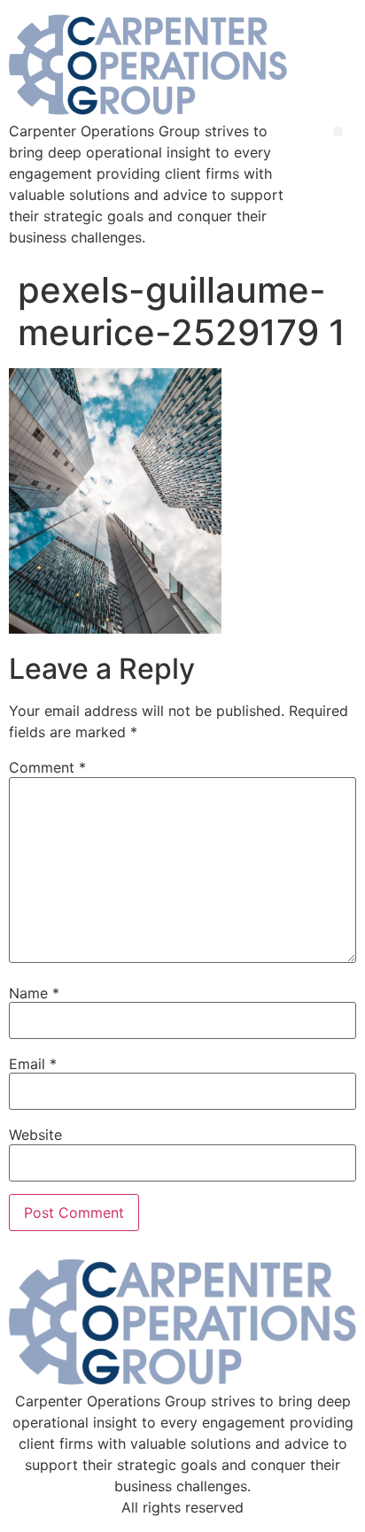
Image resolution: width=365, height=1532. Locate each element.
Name (34, 993)
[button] (338, 131)
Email (33, 1064)
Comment (47, 767)
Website (35, 1135)
